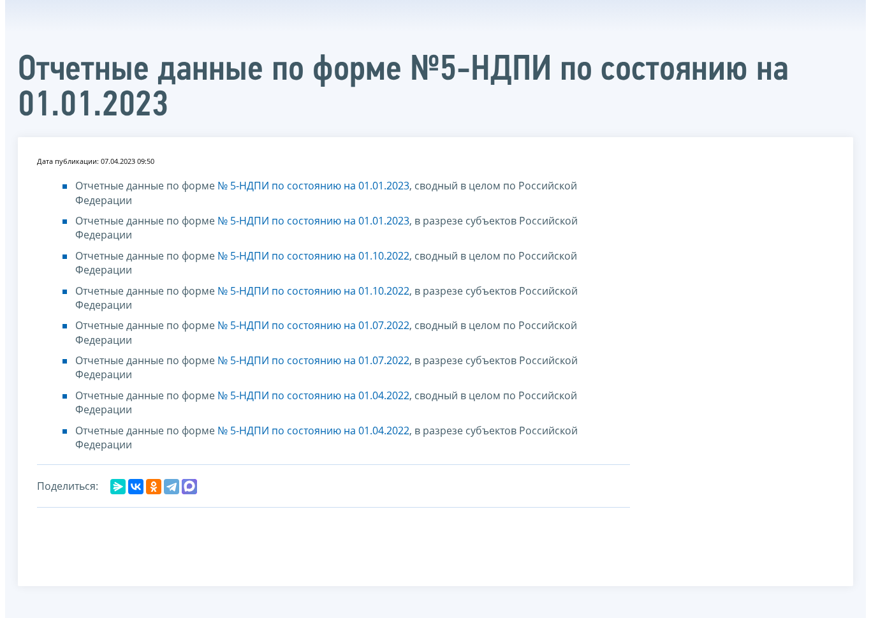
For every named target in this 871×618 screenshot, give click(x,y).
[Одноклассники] (153, 486)
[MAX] (189, 486)
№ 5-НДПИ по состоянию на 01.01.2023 (313, 186)
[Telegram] (171, 486)
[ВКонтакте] (135, 486)
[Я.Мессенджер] (118, 486)
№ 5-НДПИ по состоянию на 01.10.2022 (313, 256)
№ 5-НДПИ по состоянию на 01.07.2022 (313, 325)
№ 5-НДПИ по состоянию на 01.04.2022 (313, 395)
